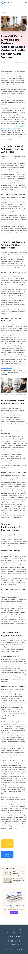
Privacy (15, 933)
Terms (22, 933)
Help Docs (7, 933)
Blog (20, 930)
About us (10, 936)
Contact (18, 936)
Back (4, 12)
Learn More (14, 913)
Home (7, 930)
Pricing (14, 930)
